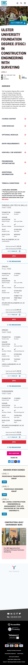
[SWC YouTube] (8, 613)
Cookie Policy (20, 653)
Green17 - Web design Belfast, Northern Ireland (14, 662)
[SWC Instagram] (14, 613)
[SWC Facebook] (17, 613)
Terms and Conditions (14, 656)
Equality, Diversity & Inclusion (14, 650)
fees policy (5, 199)
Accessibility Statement (10, 653)
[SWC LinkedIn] (11, 613)
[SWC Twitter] (20, 613)
